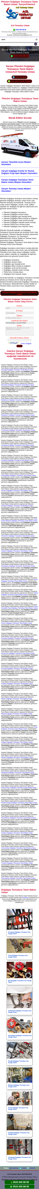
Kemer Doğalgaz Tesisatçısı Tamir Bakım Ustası (16, 623)
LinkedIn (32, 1168)
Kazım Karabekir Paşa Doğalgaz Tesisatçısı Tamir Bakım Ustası (19, 607)
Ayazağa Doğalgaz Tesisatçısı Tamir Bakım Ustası (17, 370)
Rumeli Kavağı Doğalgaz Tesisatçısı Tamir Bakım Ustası (19, 802)
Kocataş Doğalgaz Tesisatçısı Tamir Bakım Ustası (17, 668)
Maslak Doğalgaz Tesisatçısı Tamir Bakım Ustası (16, 714)
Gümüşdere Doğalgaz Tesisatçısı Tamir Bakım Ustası (18, 566)
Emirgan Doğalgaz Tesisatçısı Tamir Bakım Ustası (17, 505)
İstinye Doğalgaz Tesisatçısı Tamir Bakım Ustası (19, 593)
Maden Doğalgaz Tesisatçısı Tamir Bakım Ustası (16, 698)
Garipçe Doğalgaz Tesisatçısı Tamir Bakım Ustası (17, 551)
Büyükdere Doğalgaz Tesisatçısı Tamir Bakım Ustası (18, 415)
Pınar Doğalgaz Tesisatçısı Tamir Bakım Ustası (19, 728)
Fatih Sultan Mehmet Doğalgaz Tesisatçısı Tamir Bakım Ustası (19, 520)
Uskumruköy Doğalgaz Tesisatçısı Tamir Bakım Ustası (18, 848)
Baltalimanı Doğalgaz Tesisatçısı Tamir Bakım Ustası (18, 400)
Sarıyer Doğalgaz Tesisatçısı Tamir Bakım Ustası (19, 293)
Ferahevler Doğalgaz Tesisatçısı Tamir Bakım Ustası (18, 536)
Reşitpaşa (25, 897)
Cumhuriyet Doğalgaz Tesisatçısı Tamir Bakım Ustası (18, 430)
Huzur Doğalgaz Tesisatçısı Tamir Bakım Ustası (19, 580)
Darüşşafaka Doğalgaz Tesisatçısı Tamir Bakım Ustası (18, 475)
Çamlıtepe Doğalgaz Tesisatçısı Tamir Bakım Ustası (17, 445)
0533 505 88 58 (20, 30)
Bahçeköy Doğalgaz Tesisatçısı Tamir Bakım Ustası (17, 385)
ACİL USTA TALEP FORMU (20, 81)
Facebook (14, 1168)
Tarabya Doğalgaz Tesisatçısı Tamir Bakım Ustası (17, 833)
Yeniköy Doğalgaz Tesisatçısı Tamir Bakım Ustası (17, 863)
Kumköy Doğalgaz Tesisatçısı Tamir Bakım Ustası (17, 683)
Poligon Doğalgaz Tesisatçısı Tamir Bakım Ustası (17, 742)
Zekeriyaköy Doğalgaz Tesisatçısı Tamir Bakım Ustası (18, 878)
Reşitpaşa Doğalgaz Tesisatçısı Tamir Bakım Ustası (17, 772)
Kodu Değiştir (26, 343)
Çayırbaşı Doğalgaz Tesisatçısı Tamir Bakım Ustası (17, 460)
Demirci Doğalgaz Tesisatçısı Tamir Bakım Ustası (17, 490)
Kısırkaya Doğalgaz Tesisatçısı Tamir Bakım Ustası (17, 638)
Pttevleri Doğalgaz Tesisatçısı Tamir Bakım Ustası (17, 757)
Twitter (23, 1168)
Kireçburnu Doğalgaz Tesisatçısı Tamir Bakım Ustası (18, 653)
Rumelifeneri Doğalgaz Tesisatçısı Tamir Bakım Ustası (18, 818)
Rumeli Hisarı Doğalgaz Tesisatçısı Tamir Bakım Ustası (18, 787)
